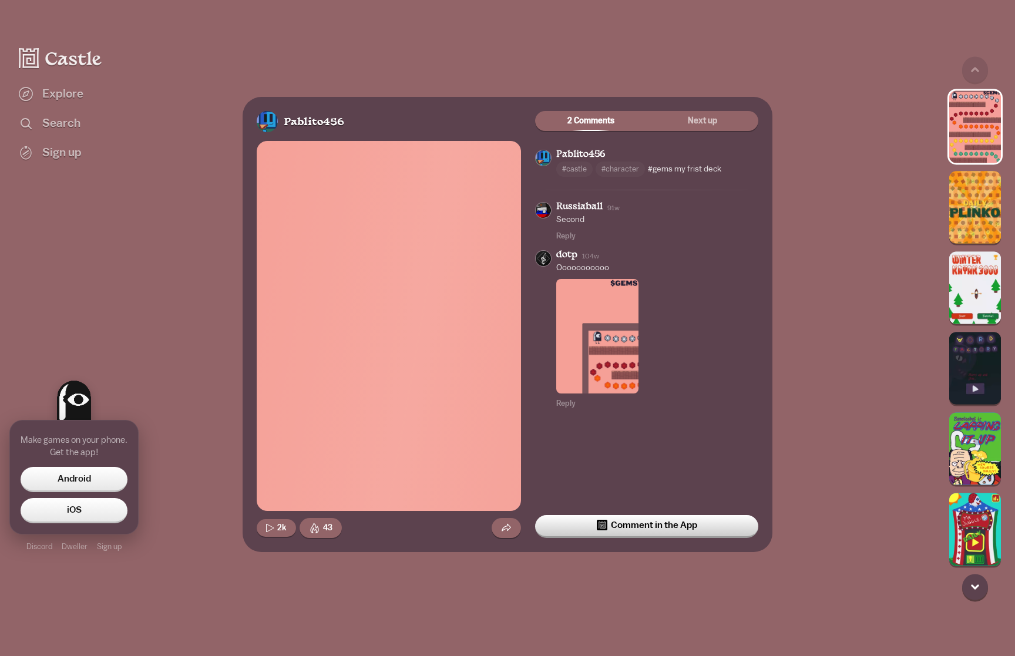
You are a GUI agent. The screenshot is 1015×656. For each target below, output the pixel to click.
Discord (39, 546)
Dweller (75, 546)
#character (620, 169)
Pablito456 (314, 122)
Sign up (109, 546)
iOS (74, 509)
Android (74, 478)
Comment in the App (654, 525)
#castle (574, 169)
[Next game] (975, 587)
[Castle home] (60, 58)
